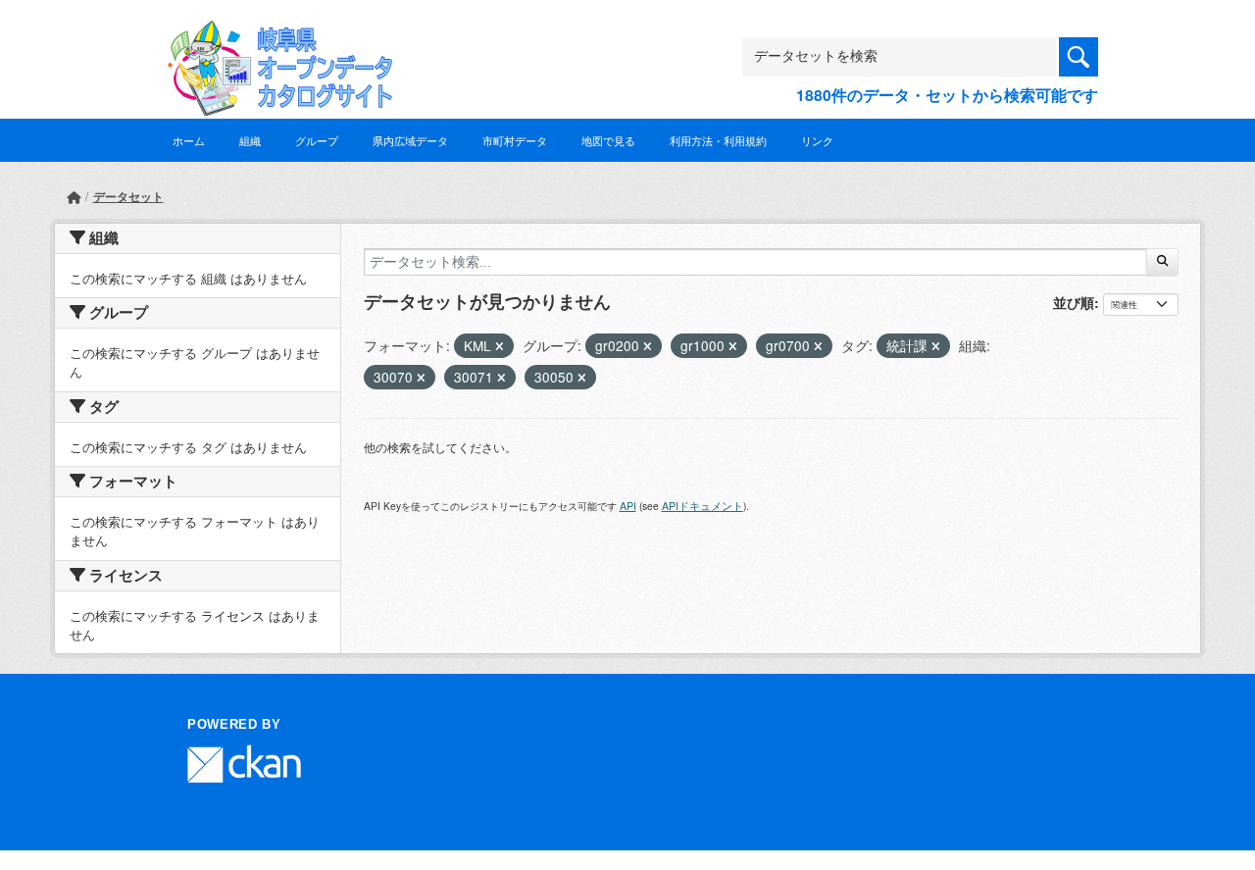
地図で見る (608, 140)
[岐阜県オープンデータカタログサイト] (274, 36)
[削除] (499, 346)
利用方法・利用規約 (718, 140)
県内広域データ (410, 140)
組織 (250, 140)
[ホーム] (73, 196)
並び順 (1073, 302)
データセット (128, 196)
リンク (817, 140)
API (628, 505)
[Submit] (1162, 262)
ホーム (189, 140)
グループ (316, 140)
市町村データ (514, 140)
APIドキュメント (702, 505)
